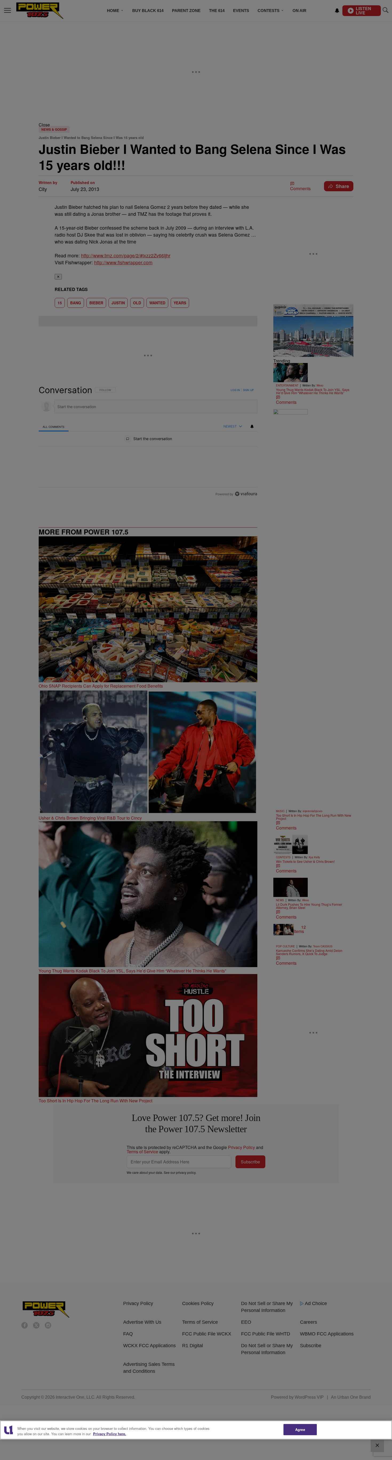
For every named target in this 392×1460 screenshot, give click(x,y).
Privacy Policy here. (109, 1433)
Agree (300, 1429)
